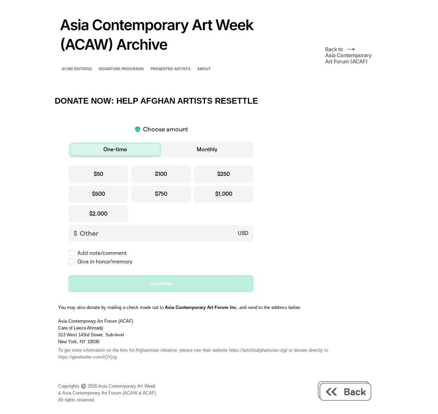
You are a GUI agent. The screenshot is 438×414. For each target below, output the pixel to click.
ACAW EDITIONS (77, 69)
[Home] (156, 59)
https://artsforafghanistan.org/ (258, 350)
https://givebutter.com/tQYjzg (87, 357)
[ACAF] (354, 63)
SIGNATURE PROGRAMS (121, 69)
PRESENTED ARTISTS (170, 69)
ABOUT (204, 69)
